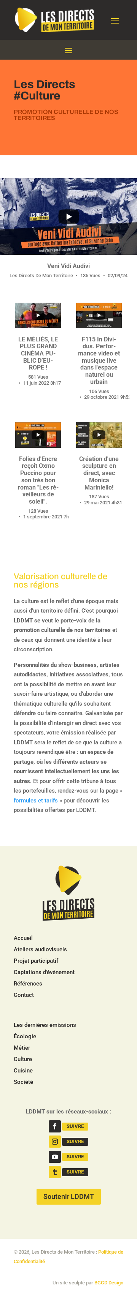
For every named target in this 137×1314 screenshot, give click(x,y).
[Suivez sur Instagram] (55, 1142)
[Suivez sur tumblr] (55, 1172)
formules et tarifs (36, 800)
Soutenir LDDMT (68, 1196)
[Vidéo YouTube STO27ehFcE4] (38, 315)
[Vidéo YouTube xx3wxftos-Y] (99, 435)
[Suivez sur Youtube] (55, 1157)
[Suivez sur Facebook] (55, 1126)
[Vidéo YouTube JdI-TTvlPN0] (99, 315)
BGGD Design (108, 1283)
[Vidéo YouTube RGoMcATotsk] (68, 216)
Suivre (75, 1126)
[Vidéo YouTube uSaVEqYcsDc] (38, 435)
